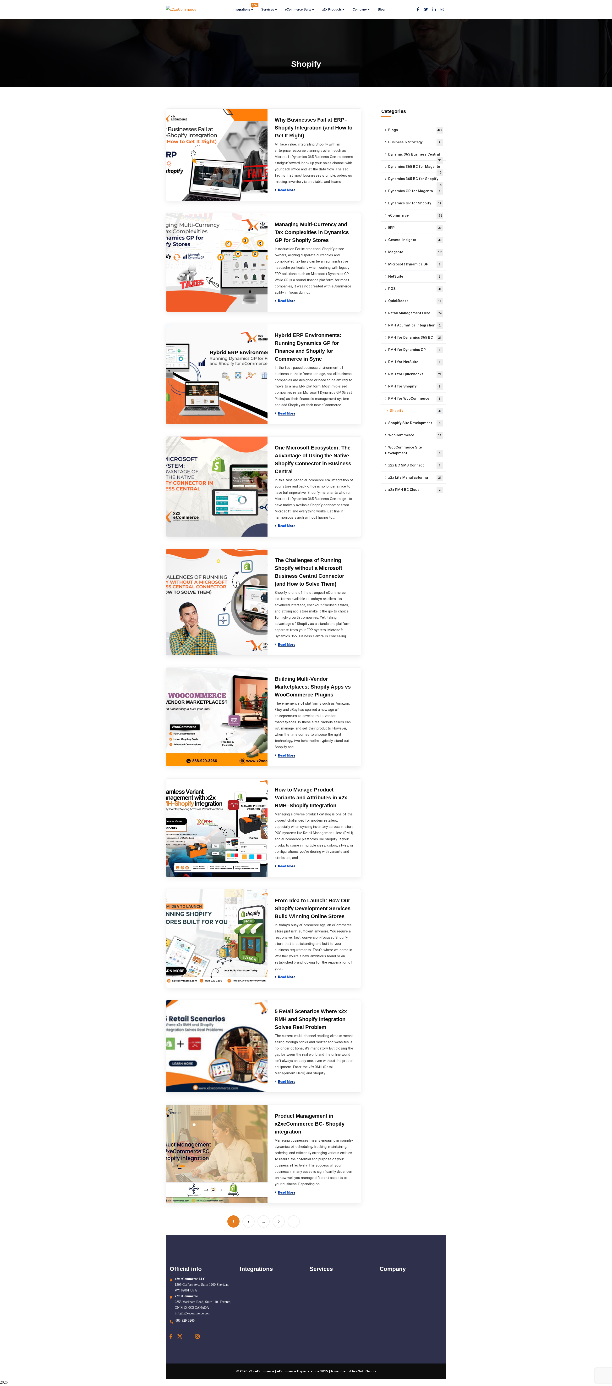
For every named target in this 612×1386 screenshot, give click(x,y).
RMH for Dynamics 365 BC (415, 337)
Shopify (416, 411)
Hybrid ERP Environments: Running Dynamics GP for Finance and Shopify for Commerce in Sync (308, 347)
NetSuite (414, 276)
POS (415, 288)
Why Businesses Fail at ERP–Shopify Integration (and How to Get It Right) (313, 128)
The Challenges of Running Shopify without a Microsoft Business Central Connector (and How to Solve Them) (309, 572)
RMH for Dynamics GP (414, 350)
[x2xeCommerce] (181, 9)
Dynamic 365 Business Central (415, 156)
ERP (415, 227)
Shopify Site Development (414, 423)
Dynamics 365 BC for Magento (415, 168)
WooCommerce (415, 435)
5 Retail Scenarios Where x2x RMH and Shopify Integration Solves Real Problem (311, 1019)
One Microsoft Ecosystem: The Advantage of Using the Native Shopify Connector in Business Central (313, 459)
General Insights (415, 240)
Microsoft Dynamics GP (414, 264)
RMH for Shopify (414, 386)
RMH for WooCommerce (414, 398)
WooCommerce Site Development (413, 450)
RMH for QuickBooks (415, 374)
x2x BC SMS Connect (414, 465)
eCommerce (415, 215)
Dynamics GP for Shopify (415, 203)
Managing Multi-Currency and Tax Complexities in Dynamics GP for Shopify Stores (312, 232)
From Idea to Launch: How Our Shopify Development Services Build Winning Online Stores (312, 908)
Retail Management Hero (415, 313)
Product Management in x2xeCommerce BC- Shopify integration (309, 1124)
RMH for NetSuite (414, 362)
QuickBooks (415, 301)
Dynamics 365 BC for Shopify (415, 181)
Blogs (415, 130)
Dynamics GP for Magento (414, 191)
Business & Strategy (414, 142)
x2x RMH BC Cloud (414, 490)
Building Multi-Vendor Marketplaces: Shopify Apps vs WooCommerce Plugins (313, 687)
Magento (415, 252)
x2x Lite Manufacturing (415, 477)
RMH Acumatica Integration (414, 325)
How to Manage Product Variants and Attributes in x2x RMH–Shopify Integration (311, 797)
